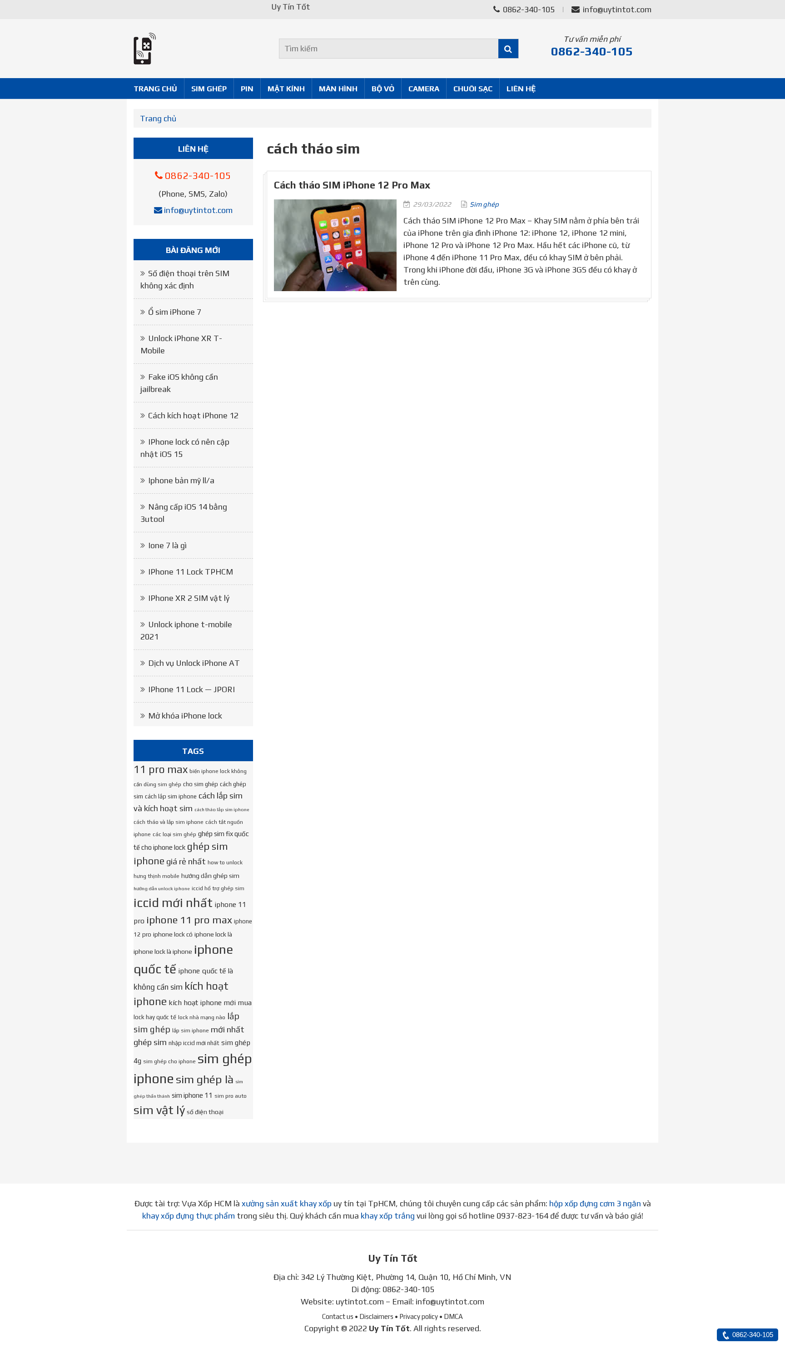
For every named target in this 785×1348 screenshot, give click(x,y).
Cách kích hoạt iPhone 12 (193, 415)
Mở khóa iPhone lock (185, 715)
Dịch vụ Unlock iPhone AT (194, 663)
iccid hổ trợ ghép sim (218, 888)
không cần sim (158, 986)
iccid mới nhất (173, 902)
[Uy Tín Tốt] (193, 48)
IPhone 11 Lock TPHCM (190, 571)
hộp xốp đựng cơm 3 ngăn (595, 1203)
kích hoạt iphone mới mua (210, 1002)
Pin (247, 88)
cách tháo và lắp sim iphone (169, 822)
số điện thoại (205, 1111)
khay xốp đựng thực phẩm (188, 1215)
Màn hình (338, 88)
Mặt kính (286, 88)
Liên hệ (521, 88)
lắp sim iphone (190, 1030)
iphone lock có (173, 934)
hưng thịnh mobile (156, 876)
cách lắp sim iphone (171, 796)
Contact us (337, 1316)
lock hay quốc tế (155, 1017)
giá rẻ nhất (186, 861)
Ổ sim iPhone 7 (174, 312)
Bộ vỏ (383, 88)
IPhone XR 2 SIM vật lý (188, 598)
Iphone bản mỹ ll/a (181, 480)
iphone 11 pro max (189, 920)
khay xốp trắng (388, 1215)
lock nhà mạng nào (201, 1017)
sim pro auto (230, 1096)
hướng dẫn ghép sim (210, 875)
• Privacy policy (416, 1316)
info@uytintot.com (617, 9)
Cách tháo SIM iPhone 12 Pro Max (352, 185)
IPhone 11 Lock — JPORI (191, 689)
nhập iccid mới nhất (194, 1043)
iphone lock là (213, 934)
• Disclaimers (374, 1316)
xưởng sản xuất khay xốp (287, 1203)
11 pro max (161, 769)
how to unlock (225, 862)
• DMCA (451, 1316)
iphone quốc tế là (205, 970)
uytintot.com (360, 1301)
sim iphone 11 (192, 1095)
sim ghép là (205, 1079)
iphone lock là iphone (163, 951)
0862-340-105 (528, 9)
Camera (423, 88)
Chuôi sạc (472, 88)
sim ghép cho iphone (169, 1061)
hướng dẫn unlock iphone (162, 888)
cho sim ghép (200, 784)
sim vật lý (159, 1110)
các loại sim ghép (174, 834)
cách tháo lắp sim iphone (221, 809)
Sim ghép (209, 88)
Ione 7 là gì (167, 545)
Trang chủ (155, 88)
